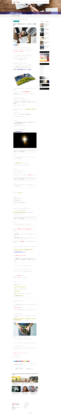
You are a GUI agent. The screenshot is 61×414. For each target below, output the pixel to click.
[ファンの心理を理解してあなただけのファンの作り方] (42, 34)
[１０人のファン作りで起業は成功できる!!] (25, 379)
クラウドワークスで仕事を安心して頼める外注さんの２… (46, 43)
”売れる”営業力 (21, 364)
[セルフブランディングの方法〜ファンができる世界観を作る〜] (42, 38)
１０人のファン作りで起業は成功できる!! (25, 383)
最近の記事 (42, 21)
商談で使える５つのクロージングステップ (33, 383)
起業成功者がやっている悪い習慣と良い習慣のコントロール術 (16, 384)
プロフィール (25, 406)
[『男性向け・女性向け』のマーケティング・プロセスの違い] (42, 25)
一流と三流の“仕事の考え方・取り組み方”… (46, 47)
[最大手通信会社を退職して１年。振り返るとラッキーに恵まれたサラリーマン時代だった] (33, 389)
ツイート (40, 90)
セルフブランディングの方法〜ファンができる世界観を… (46, 38)
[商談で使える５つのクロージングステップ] (33, 379)
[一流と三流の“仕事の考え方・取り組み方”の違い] (42, 47)
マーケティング (41, 72)
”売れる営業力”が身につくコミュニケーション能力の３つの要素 (25, 394)
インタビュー (41, 68)
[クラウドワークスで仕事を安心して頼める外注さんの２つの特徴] (42, 43)
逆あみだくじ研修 (26, 405)
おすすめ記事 (47, 21)
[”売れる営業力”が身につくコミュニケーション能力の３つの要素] (25, 389)
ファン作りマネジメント (26, 402)
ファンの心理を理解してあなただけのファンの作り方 (46, 34)
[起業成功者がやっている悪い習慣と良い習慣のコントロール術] (16, 379)
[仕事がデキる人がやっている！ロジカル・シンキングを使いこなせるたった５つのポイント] (16, 389)
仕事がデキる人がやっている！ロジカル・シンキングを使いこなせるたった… (16, 394)
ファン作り (41, 71)
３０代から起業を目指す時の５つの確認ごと (46, 29)
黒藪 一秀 (17, 364)
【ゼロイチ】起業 (41, 67)
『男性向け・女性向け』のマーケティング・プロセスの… (46, 25)
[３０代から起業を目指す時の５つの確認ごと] (42, 30)
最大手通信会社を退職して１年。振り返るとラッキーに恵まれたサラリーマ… (33, 394)
